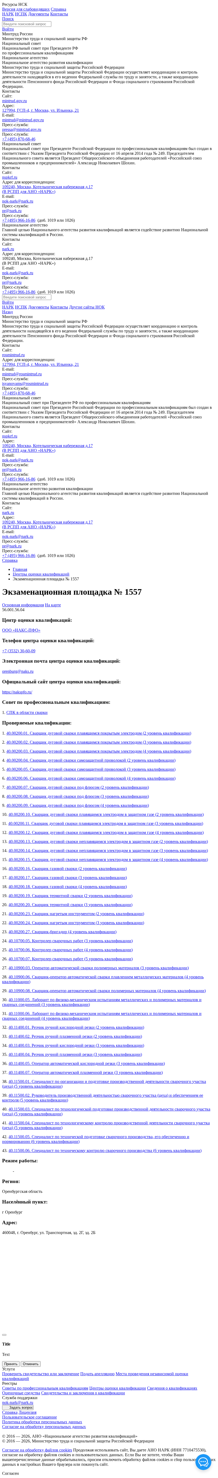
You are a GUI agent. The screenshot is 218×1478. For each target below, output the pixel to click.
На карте (53, 605)
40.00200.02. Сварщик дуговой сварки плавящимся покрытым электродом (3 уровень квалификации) (98, 742)
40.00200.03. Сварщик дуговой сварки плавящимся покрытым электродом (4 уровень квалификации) (98, 751)
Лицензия (27, 1412)
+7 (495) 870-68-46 (18, 139)
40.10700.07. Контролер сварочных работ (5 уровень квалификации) (71, 959)
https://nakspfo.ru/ (17, 692)
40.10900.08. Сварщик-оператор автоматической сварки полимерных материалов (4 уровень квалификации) (107, 990)
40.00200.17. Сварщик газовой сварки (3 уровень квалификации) (68, 877)
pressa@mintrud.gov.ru (21, 129)
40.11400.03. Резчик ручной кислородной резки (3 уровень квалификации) (76, 1045)
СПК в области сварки (27, 712)
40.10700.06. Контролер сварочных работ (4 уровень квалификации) (71, 950)
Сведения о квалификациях (172, 1388)
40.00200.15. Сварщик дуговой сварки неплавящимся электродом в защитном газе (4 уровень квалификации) (108, 859)
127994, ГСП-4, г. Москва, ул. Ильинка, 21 (40, 110)
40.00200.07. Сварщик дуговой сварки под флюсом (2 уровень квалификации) (77, 787)
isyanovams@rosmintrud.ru (25, 383)
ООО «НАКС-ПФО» (21, 630)
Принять (11, 1364)
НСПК (21, 14)
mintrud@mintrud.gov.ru (23, 120)
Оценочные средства (21, 1393)
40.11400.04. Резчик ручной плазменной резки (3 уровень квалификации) (75, 1054)
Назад (7, 312)
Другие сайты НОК (87, 307)
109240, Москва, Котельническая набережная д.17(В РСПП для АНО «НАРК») (47, 189)
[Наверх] (4, 1335)
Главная (20, 569)
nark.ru (8, 249)
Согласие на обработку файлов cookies (37, 1450)
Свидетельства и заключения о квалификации (83, 1393)
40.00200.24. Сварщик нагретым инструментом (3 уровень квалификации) (76, 922)
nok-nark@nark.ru (17, 201)
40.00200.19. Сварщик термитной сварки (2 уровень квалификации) (70, 895)
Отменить (31, 1364)
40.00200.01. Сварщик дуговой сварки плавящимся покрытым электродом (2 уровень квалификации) (98, 733)
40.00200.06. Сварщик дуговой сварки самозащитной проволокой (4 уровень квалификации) (90, 778)
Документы (38, 14)
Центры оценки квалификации (117, 1388)
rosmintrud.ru (13, 355)
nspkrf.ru (9, 177)
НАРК (8, 14)
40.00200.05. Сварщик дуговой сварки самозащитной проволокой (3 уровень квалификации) (90, 769)
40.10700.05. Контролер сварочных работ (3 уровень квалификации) (71, 941)
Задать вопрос (21, 1408)
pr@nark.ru (12, 210)
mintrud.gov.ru (14, 100)
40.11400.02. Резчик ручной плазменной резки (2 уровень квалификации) (75, 1036)
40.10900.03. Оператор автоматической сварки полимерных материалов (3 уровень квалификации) (99, 968)
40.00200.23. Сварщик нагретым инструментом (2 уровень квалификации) (76, 913)
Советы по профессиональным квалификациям (45, 1388)
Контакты (59, 14)
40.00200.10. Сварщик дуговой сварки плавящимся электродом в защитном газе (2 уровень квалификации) (106, 814)
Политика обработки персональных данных (42, 1422)
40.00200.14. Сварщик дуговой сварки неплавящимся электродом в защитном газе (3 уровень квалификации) (108, 850)
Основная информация (23, 605)
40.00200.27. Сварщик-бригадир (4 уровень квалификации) (62, 931)
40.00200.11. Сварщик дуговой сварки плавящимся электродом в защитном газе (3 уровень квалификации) (105, 823)
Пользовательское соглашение (29, 1417)
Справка (58, 9)
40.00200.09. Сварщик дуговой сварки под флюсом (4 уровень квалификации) (77, 805)
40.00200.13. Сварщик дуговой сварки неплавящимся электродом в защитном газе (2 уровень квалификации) (108, 841)
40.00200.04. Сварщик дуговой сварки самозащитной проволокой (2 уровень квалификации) (90, 760)
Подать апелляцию (97, 1374)
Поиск (8, 18)
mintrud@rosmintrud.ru (22, 374)
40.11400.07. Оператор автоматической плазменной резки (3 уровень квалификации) (86, 1072)
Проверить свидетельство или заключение (40, 1374)
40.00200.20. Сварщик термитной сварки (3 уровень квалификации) (70, 904)
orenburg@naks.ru (17, 671)
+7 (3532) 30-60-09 (18, 651)
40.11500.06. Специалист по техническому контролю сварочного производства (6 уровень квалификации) (105, 1150)
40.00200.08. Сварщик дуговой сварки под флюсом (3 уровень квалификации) (77, 796)
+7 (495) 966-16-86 (18, 220)
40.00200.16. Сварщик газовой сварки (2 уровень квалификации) (68, 868)
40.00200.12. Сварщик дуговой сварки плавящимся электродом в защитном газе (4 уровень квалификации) (106, 832)
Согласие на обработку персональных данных (44, 1426)
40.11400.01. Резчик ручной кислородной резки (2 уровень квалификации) (76, 1027)
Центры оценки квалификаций (41, 574)
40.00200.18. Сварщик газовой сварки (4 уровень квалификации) (68, 886)
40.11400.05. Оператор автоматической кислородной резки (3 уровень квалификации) (87, 1063)
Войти (8, 29)
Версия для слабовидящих (26, 9)
